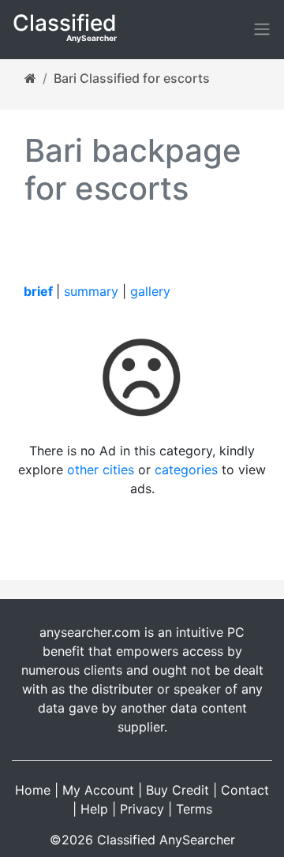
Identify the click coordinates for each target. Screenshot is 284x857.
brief (38, 291)
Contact (245, 790)
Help (94, 809)
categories (186, 469)
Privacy (142, 809)
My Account (98, 790)
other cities (100, 469)
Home (32, 790)
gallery (150, 291)
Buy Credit (177, 790)
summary (91, 291)
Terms (194, 809)
